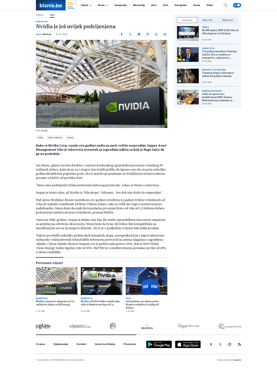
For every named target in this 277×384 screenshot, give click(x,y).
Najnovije (207, 19)
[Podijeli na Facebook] (121, 34)
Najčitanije (227, 19)
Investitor (42, 22)
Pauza (196, 5)
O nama (40, 344)
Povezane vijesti (49, 262)
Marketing (139, 5)
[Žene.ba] (147, 326)
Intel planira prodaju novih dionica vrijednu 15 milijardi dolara (142, 304)
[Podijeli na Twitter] (130, 34)
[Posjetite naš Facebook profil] (211, 344)
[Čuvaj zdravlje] (188, 326)
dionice (70, 138)
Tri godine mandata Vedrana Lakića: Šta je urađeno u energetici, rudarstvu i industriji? (219, 54)
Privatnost (130, 344)
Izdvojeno (187, 20)
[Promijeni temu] (237, 5)
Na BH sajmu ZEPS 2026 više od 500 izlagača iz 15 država (220, 32)
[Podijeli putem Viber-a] (147, 34)
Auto (153, 5)
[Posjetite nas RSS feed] (239, 344)
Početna (39, 15)
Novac (101, 5)
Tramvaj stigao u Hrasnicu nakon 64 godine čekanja (218, 74)
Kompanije (121, 5)
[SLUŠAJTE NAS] (113, 326)
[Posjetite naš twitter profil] (220, 344)
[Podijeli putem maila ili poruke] (165, 34)
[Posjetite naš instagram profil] (229, 344)
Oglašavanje (60, 344)
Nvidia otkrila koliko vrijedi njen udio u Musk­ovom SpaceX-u (100, 303)
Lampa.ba (237, 360)
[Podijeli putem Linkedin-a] (139, 34)
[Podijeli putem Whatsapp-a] (156, 34)
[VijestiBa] (80, 326)
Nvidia (40, 138)
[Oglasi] (43, 326)
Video (210, 5)
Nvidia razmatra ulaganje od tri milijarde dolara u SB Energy (55, 303)
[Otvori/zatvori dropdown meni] (90, 5)
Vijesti (84, 5)
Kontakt (81, 344)
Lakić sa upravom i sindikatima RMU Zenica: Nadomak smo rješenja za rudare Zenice (217, 97)
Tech (165, 5)
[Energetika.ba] (229, 326)
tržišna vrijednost (55, 138)
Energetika (181, 5)
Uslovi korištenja (105, 344)
